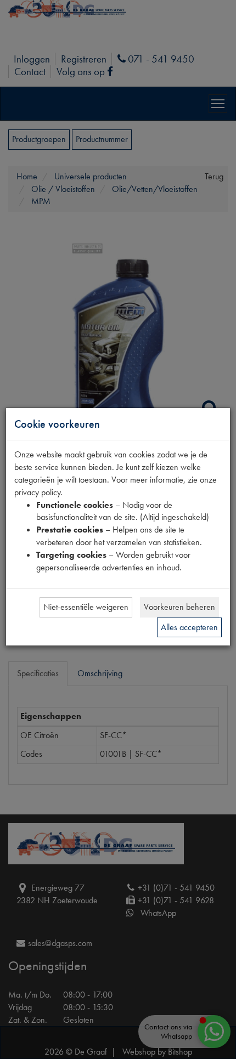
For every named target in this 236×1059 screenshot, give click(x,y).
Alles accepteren (189, 627)
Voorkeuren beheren (179, 607)
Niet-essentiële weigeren (85, 607)
